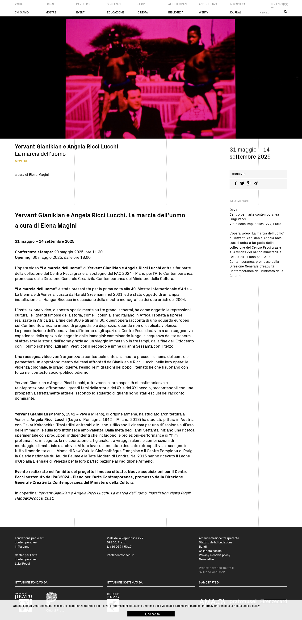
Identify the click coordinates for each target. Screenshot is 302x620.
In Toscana (237, 4)
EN (278, 4)
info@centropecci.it (120, 555)
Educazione (115, 12)
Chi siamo (22, 12)
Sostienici (114, 4)
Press (50, 4)
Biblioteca (176, 12)
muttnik (228, 568)
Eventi (80, 12)
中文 (285, 4)
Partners (82, 4)
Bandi (203, 546)
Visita (19, 4)
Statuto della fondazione (215, 542)
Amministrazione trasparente (219, 538)
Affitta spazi (177, 4)
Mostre (51, 12)
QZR (222, 572)
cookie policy (251, 606)
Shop (141, 4)
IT (272, 4)
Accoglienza (208, 4)
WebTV (203, 12)
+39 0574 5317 (120, 546)
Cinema (143, 12)
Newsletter (206, 559)
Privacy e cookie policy (214, 555)
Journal (235, 12)
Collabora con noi (210, 551)
